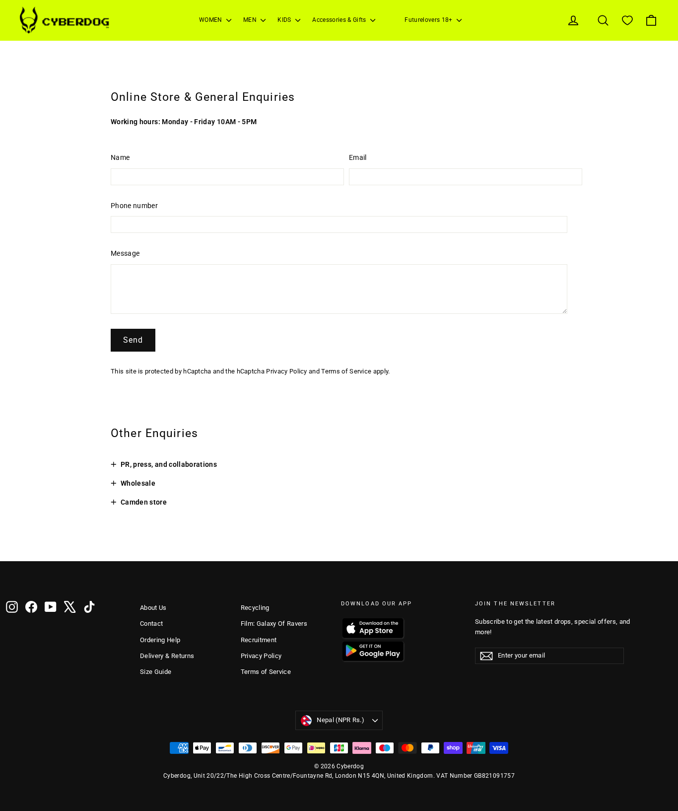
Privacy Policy (286, 371)
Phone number (134, 206)
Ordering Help (160, 640)
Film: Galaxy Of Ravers (274, 623)
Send (132, 340)
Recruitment (259, 640)
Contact (151, 623)
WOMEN (211, 19)
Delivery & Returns (167, 656)
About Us (153, 607)
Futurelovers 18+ (429, 19)
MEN (250, 19)
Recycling (255, 607)
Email (358, 157)
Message (125, 253)
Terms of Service (346, 371)
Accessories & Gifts (340, 19)
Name (120, 157)
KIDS (285, 19)
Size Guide (156, 671)
